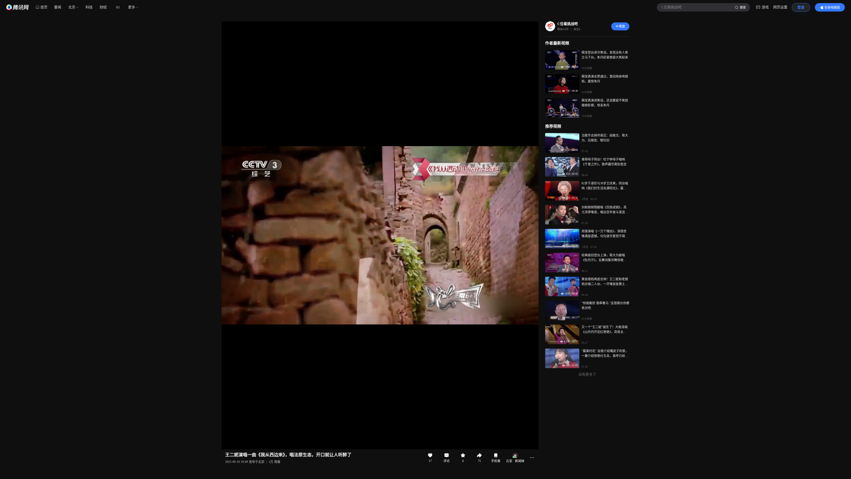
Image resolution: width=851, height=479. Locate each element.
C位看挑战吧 (567, 24)
